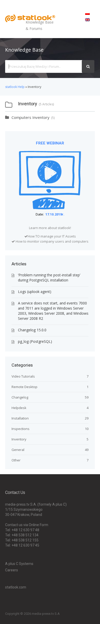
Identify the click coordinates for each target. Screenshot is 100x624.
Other (16, 460)
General (18, 449)
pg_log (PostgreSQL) (35, 341)
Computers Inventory (30, 117)
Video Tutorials (23, 376)
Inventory (19, 439)
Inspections (20, 428)
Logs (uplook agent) (34, 291)
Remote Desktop (24, 386)
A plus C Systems (19, 564)
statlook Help (15, 87)
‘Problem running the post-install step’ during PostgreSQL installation (49, 277)
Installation (20, 418)
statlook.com (15, 587)
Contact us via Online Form (26, 525)
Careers (11, 570)
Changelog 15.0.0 (32, 329)
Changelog (20, 397)
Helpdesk (19, 407)
